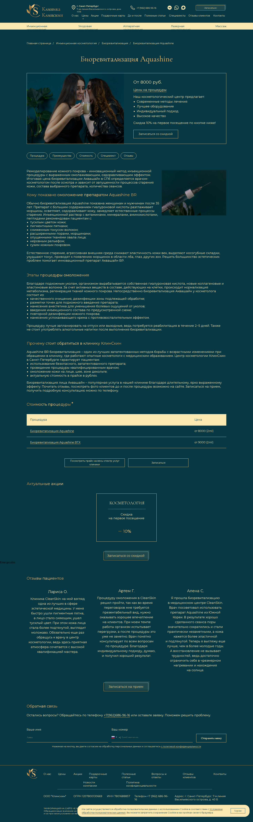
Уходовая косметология (88, 28)
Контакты (219, 15)
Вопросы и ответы (158, 775)
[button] (210, 7)
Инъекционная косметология (37, 28)
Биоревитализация (115, 43)
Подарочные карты (113, 15)
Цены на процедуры (150, 90)
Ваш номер (120, 729)
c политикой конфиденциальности (181, 746)
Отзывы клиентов (199, 15)
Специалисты (177, 15)
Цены (62, 774)
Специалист (108, 155)
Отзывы (128, 155)
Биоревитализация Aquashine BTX (55, 442)
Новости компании (90, 784)
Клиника (51, 9)
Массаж (220, 26)
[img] (33, 10)
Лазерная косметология (180, 28)
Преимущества (61, 155)
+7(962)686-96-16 (117, 715)
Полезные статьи (155, 15)
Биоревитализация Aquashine (153, 43)
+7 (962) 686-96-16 (146, 8)
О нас (75, 15)
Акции (95, 15)
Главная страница (39, 43)
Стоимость (86, 155)
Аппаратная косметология (133, 28)
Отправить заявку (211, 738)
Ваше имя (34, 729)
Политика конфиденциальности (141, 784)
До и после (135, 15)
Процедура (37, 155)
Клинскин (52, 15)
